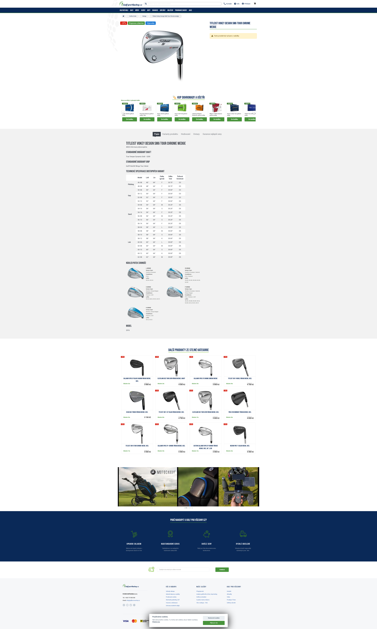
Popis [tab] (156, 134)
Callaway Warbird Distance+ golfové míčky (198, 114)
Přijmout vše (214, 623)
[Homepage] (130, 3)
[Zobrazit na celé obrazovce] (122, 29)
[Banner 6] (192, 507)
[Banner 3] (187, 507)
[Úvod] (123, 16)
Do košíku (129, 119)
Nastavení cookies (214, 618)
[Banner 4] (189, 507)
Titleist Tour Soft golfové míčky (251, 114)
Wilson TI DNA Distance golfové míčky (216, 114)
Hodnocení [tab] (185, 134)
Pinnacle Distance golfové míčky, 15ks (146, 114)
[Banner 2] (186, 507)
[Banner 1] (184, 507)
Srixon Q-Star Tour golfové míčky (234, 114)
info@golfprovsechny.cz (133, 600)
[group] (188, 112)
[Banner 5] (190, 507)
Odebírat (222, 569)
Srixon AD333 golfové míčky (128, 114)
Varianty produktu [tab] (170, 134)
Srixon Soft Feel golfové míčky (181, 114)
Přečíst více (156, 622)
